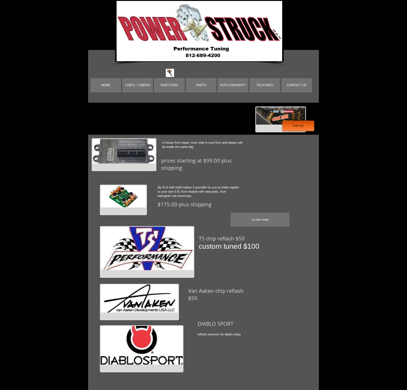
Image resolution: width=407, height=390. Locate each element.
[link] (298, 125)
